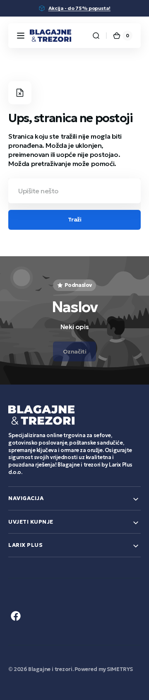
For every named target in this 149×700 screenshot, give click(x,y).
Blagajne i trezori (50, 669)
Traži (75, 219)
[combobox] (74, 190)
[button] (21, 35)
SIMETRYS (120, 669)
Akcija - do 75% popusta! (79, 8)
